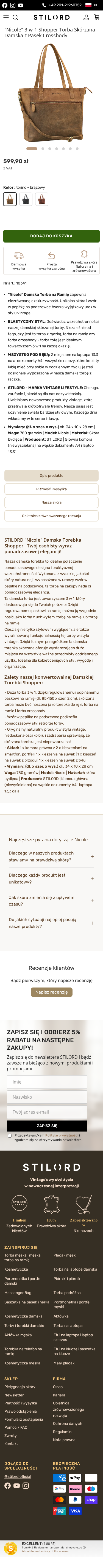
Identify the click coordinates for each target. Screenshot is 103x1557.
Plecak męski (65, 1255)
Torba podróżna (67, 1292)
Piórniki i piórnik (67, 1278)
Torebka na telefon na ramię (23, 1351)
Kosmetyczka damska (23, 1316)
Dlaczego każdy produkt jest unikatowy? (37, 879)
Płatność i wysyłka (20, 1403)
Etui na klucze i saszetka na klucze (75, 1351)
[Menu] (6, 17)
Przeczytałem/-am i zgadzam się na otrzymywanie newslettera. (48, 1137)
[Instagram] (12, 5)
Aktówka (61, 1316)
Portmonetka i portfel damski (22, 1281)
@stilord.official (17, 1476)
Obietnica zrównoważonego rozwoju (68, 1409)
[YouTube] (20, 5)
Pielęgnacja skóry (19, 1387)
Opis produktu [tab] (51, 475)
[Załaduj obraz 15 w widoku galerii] (51, 93)
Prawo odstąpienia (20, 1411)
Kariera (59, 1395)
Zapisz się (47, 1126)
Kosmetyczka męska (22, 1363)
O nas (58, 1387)
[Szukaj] (18, 17)
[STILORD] (51, 17)
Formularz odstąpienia (23, 1419)
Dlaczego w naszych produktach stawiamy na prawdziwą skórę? (41, 857)
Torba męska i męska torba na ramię (22, 1257)
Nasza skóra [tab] (51, 502)
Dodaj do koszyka (51, 236)
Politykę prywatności (61, 1135)
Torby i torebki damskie (24, 1325)
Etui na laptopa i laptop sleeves (73, 1337)
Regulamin (62, 1432)
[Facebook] (4, 5)
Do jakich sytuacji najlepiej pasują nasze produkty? (42, 923)
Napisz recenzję (51, 992)
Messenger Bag (17, 1292)
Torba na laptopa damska (75, 1269)
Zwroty (10, 1435)
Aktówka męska (18, 1335)
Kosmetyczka (16, 1269)
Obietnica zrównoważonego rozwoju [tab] (51, 516)
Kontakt (11, 1443)
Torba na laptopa (68, 1325)
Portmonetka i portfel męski (72, 1304)
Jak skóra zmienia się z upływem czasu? (41, 901)
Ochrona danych (67, 1423)
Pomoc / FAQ (15, 1427)
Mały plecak (64, 1363)
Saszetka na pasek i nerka (26, 1302)
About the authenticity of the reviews (45, 1551)
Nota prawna (64, 1440)
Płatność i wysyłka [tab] (51, 489)
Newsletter (14, 1395)
